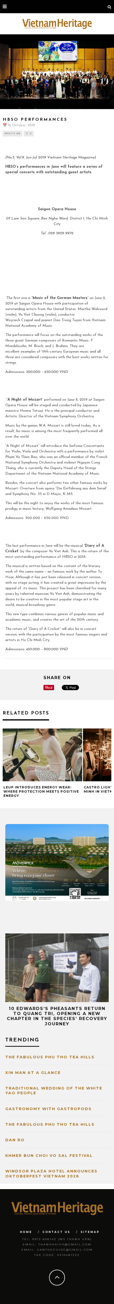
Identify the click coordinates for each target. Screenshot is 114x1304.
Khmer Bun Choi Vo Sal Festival (49, 1155)
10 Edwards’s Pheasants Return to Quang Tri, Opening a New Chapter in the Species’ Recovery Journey (57, 1016)
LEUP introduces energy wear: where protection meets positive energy (41, 791)
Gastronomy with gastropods (48, 1108)
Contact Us (56, 1232)
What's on (12, 134)
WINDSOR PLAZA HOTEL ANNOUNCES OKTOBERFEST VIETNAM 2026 (51, 1173)
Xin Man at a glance (33, 1072)
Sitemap (90, 1232)
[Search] (109, 6)
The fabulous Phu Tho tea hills (50, 1057)
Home (26, 1232)
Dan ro (15, 1140)
